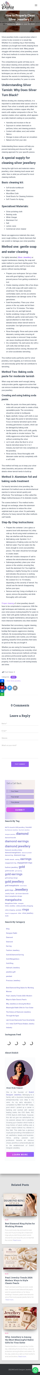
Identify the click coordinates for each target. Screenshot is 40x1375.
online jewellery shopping (24, 906)
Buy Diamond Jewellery (11, 830)
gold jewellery (14, 881)
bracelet (29, 827)
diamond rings (19, 855)
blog (13, 677)
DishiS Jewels (9, 859)
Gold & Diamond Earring (15, 955)
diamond (22, 834)
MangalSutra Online (11, 903)
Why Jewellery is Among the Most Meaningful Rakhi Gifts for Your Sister (19, 1340)
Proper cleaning (8, 603)
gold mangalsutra (12, 885)
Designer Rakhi (11, 933)
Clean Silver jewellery (13, 681)
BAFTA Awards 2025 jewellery (15, 827)
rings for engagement (11, 913)
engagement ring (10, 863)
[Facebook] (2, 681)
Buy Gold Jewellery (24, 830)
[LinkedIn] (2, 691)
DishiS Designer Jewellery (23, 1370)
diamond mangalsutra (13, 852)
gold (22, 867)
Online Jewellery (10, 906)
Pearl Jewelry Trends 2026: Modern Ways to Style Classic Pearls (19, 1280)
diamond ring (9, 855)
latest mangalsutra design (13, 896)
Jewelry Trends (9, 893)
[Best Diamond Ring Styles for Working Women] (20, 1205)
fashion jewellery (11, 867)
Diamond (9, 937)
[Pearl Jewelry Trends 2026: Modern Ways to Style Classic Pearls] (20, 1259)
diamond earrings (17, 841)
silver (19, 913)
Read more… (17, 1240)
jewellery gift (10, 972)
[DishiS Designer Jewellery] (8, 5)
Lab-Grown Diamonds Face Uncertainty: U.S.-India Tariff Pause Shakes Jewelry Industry (20, 1023)
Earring (9, 946)
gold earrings (13, 874)
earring (17, 859)
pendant (18, 910)
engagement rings (24, 863)
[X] (2, 684)
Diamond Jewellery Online (13, 850)
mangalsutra (13, 899)
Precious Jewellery (13, 980)
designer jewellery (10, 834)
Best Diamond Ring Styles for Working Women (20, 1225)
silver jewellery (27, 913)
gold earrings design (11, 878)
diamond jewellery (17, 846)
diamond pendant (27, 852)
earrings (25, 859)
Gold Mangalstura (12, 959)
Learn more (20, 1154)
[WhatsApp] (2, 694)
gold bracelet (9, 871)
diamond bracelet (10, 837)
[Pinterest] (2, 687)
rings (25, 909)
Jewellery (21, 889)
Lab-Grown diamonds (22, 893)
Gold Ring (9, 963)
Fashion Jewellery (12, 950)
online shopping (10, 910)
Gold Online (23, 885)
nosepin (20, 903)
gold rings (9, 890)
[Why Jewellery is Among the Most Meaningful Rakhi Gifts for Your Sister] (20, 1318)
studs (7, 916)
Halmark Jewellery (13, 968)
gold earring (18, 871)
